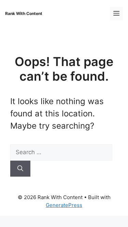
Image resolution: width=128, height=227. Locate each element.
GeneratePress (64, 205)
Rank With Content (23, 13)
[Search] (20, 169)
